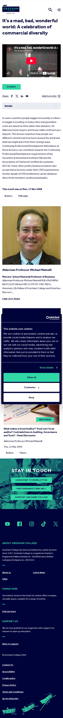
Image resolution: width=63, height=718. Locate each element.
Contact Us (7, 665)
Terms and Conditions (13, 692)
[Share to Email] (27, 96)
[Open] (7, 524)
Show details (47, 367)
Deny (31, 397)
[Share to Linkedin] (22, 96)
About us (6, 572)
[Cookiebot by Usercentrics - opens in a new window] (46, 318)
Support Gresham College (31, 497)
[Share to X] (17, 96)
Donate (11, 86)
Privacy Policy (9, 685)
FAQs (4, 579)
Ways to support (10, 644)
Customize (29, 387)
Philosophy (23, 196)
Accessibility (8, 671)
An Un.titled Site (10, 698)
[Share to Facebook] (12, 96)
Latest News (39, 572)
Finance (23, 453)
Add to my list (49, 96)
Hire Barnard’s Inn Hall (31, 488)
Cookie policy (8, 678)
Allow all (31, 377)
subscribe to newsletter (31, 480)
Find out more (11, 298)
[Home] (10, 9)
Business (8, 196)
